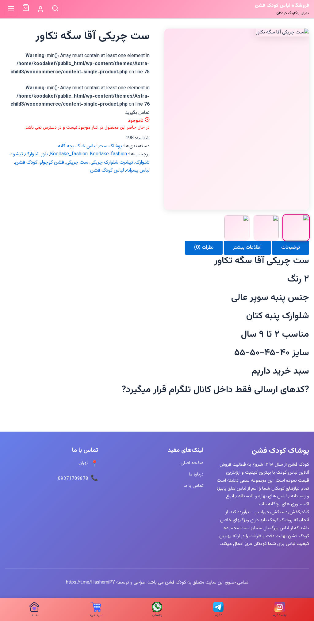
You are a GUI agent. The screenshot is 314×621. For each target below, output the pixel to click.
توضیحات (290, 247)
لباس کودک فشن (107, 170)
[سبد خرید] (26, 9)
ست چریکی (77, 162)
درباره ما (196, 474)
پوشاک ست (110, 146)
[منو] (11, 9)
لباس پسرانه (138, 170)
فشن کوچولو (52, 162)
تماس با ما (194, 485)
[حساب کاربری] (40, 9)
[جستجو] (55, 9)
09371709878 (73, 478)
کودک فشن (26, 162)
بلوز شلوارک (36, 154)
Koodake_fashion (69, 154)
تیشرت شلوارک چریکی (111, 162)
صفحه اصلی (192, 463)
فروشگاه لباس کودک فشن (282, 6)
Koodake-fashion (108, 154)
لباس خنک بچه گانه (77, 146)
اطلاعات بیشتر (247, 247)
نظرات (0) (203, 247)
